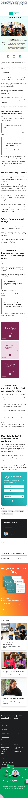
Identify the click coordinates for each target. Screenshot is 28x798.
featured (4, 511)
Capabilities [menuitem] (4, 749)
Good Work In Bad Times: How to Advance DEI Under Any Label (13, 672)
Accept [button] (11, 13)
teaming (11, 511)
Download (6, 609)
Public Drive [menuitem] (4, 753)
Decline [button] (16, 13)
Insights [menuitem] (3, 751)
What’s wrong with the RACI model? (10, 558)
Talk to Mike (8, 526)
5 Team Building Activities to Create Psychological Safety (13, 547)
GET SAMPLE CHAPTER (10, 794)
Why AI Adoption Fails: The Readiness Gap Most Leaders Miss (13, 643)
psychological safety (7, 513)
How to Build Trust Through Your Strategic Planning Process (13, 699)
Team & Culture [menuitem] (5, 747)
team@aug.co (17, 751)
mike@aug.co (12, 534)
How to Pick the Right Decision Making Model (12, 553)
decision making (19, 511)
